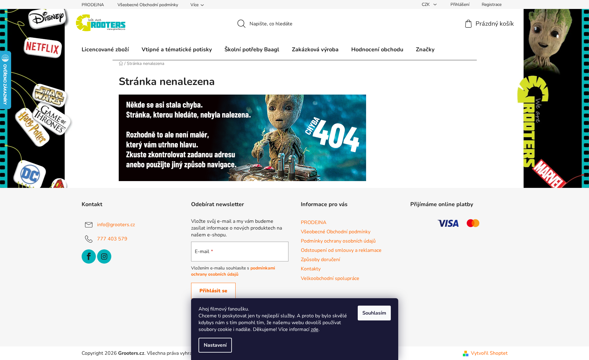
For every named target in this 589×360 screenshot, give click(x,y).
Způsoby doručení (320, 259)
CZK (426, 4)
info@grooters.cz (116, 224)
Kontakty (311, 268)
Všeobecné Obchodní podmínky (147, 5)
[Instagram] (104, 256)
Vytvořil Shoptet (489, 353)
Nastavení (215, 345)
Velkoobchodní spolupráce (330, 278)
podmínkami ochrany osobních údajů (233, 271)
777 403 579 (112, 238)
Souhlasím (374, 313)
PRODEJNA (93, 5)
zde (314, 329)
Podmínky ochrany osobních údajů (338, 241)
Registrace (492, 4)
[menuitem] (105, 49)
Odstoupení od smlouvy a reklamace (341, 250)
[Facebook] (89, 256)
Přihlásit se (213, 290)
